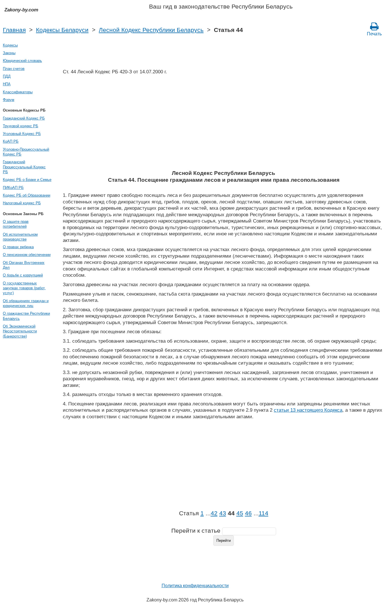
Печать (374, 33)
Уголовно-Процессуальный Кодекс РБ (26, 151)
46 (248, 513)
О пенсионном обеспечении (27, 255)
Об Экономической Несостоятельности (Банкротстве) (20, 331)
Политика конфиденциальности (195, 585)
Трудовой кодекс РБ (20, 126)
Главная (14, 30)
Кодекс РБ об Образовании (26, 195)
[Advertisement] (223, 124)
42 (214, 513)
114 (263, 513)
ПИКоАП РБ (13, 187)
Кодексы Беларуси (62, 30)
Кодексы (10, 45)
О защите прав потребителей (16, 224)
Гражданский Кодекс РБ (24, 118)
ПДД (7, 76)
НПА (7, 84)
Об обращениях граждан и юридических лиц (26, 303)
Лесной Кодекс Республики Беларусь (151, 30)
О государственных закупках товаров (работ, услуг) (24, 288)
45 (239, 513)
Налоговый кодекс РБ (22, 203)
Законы (9, 53)
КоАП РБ (11, 141)
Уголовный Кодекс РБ (22, 134)
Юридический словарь (22, 60)
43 (222, 513)
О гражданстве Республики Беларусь (26, 315)
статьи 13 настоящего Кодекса (308, 410)
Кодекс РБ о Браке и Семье (27, 179)
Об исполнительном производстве (20, 236)
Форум (8, 100)
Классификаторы (18, 92)
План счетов (14, 68)
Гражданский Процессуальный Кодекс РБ (24, 167)
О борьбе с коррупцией (23, 275)
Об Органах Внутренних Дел (24, 265)
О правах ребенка (18, 247)
